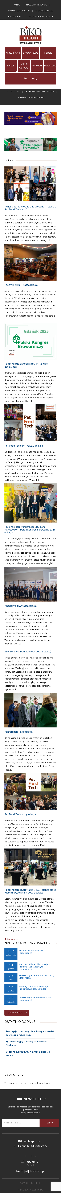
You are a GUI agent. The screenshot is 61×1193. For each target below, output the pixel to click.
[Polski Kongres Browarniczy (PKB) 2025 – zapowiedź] (30, 341)
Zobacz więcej (16, 1013)
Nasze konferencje (36, 5)
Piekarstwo (50, 65)
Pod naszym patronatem (31, 97)
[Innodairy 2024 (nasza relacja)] (30, 584)
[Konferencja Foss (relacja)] (30, 710)
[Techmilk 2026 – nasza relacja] (30, 262)
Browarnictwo (30, 52)
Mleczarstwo (13, 52)
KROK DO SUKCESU (44, 11)
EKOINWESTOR (15, 17)
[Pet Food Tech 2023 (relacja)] (30, 791)
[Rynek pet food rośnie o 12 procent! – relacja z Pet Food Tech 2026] (30, 183)
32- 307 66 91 (30, 1161)
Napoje (48, 52)
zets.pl (38, 1189)
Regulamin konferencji (40, 17)
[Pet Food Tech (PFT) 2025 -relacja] (30, 422)
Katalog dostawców (19, 11)
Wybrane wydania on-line (39, 91)
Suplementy (30, 78)
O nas (17, 5)
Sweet (10, 65)
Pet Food (37, 65)
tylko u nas (13, 91)
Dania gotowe (23, 65)
